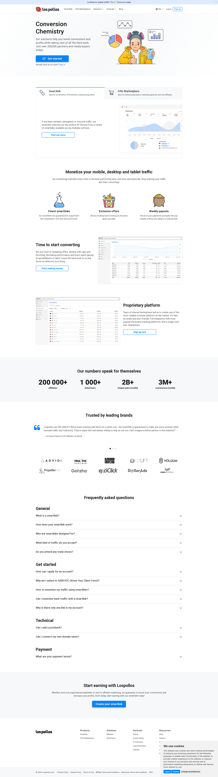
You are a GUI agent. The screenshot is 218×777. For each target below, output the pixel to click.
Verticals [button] (110, 9)
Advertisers (111, 738)
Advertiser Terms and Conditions (134, 772)
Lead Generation (139, 746)
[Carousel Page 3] (115, 448)
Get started (54, 58)
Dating (135, 734)
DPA (151, 772)
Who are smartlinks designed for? (55, 533)
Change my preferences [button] (190, 772)
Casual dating (138, 738)
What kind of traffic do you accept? (56, 542)
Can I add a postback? (49, 627)
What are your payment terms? (54, 656)
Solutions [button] (97, 9)
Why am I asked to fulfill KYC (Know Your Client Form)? (67, 580)
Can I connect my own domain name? (57, 636)
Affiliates (110, 734)
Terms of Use (88, 772)
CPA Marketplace (82, 9)
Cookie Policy (75, 772)
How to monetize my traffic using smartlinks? (62, 589)
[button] (159, 9)
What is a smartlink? (47, 515)
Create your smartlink (109, 704)
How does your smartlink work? (54, 524)
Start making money (52, 268)
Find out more (58, 135)
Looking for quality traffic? (109, 2)
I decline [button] (175, 772)
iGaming (136, 750)
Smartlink (68, 9)
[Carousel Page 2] (113, 448)
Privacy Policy (62, 772)
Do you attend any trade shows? (54, 551)
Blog (121, 9)
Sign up (177, 9)
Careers (162, 738)
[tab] (70, 93)
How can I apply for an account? (54, 571)
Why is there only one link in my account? (59, 607)
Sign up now (139, 332)
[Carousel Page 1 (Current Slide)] (110, 448)
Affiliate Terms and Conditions (107, 772)
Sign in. (62, 64)
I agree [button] (167, 772)
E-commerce (138, 742)
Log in (168, 9)
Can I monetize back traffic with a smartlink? (62, 598)
